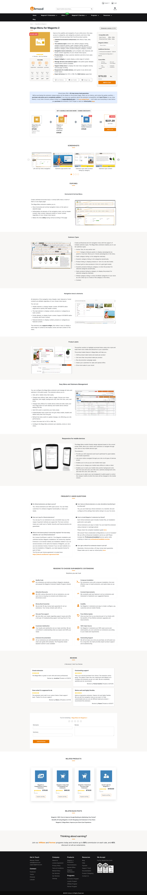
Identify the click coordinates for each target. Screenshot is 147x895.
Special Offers (71, 867)
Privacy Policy (56, 865)
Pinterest (32, 877)
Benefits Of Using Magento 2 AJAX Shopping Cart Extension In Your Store (73, 820)
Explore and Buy (41, 796)
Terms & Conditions (58, 868)
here (93, 101)
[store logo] (36, 8)
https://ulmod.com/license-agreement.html (46, 554)
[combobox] (74, 8)
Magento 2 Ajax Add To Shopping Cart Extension (63, 786)
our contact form (84, 99)
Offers (64, 14)
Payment (84, 865)
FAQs (83, 863)
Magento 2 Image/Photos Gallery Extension (41, 786)
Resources (107, 15)
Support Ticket (86, 868)
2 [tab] (73, 174)
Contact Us (85, 876)
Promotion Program (73, 878)
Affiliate (42, 843)
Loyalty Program (72, 881)
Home (34, 15)
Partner (52, 843)
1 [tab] (71, 174)
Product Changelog (87, 873)
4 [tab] (78, 174)
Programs (94, 15)
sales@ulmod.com (35, 862)
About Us (55, 860)
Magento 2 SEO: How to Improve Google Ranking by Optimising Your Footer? (73, 817)
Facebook (33, 872)
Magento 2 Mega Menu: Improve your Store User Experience (73, 822)
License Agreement (57, 863)
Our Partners (56, 876)
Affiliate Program (72, 884)
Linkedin (32, 879)
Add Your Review (43, 56)
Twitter (32, 874)
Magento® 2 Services (78, 15)
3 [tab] (76, 174)
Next (118, 159)
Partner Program (72, 886)
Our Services (56, 873)
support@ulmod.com (36, 864)
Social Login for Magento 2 (106, 785)
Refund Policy (56, 870)
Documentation (86, 870)
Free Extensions (71, 865)
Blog (34, 19)
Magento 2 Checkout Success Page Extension (84, 786)
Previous (28, 159)
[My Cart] (115, 8)
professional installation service (100, 539)
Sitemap (54, 878)
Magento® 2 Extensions (48, 15)
